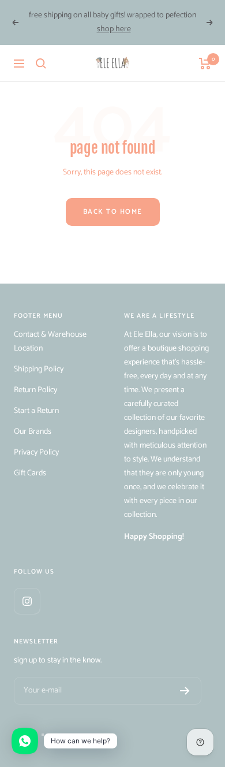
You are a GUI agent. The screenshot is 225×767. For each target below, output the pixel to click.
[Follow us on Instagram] (27, 601)
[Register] (185, 691)
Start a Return (36, 411)
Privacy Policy (36, 452)
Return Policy (35, 390)
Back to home (112, 211)
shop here (114, 29)
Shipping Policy (38, 369)
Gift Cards (30, 473)
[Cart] (205, 63)
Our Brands (32, 431)
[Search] (41, 63)
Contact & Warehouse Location (50, 341)
